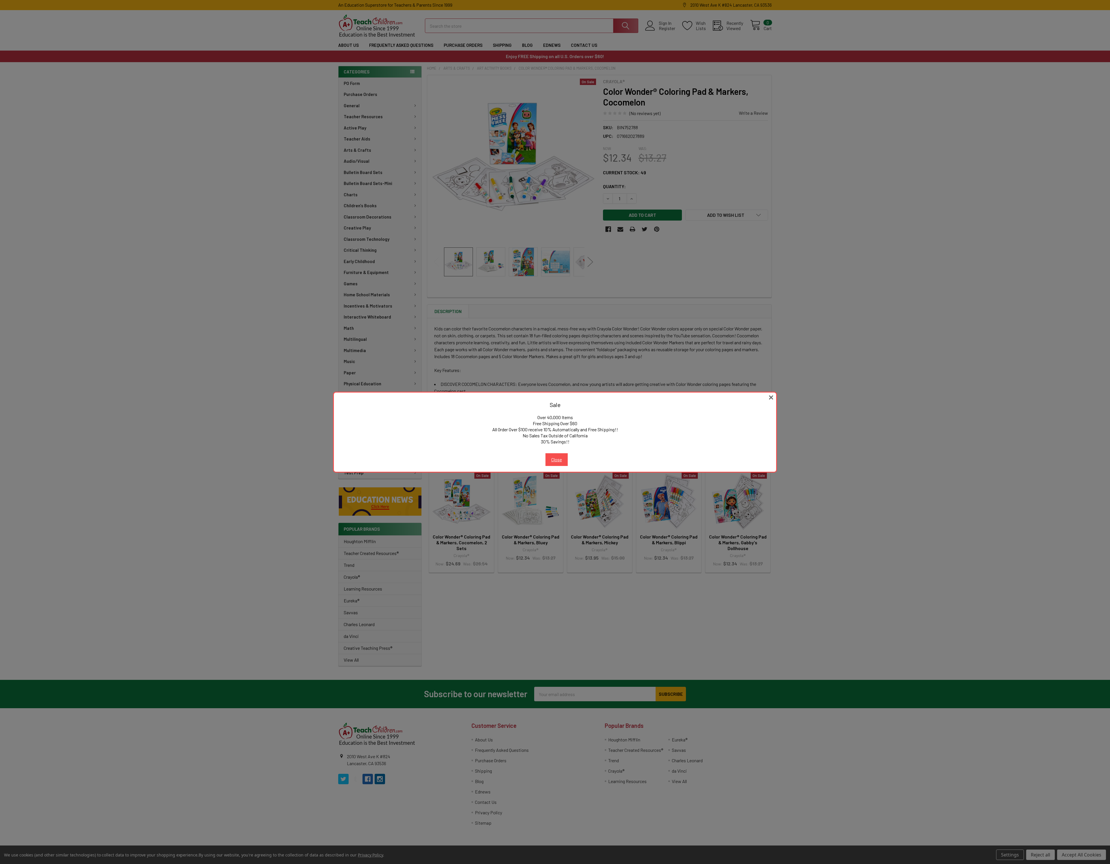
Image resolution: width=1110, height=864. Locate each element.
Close (556, 459)
